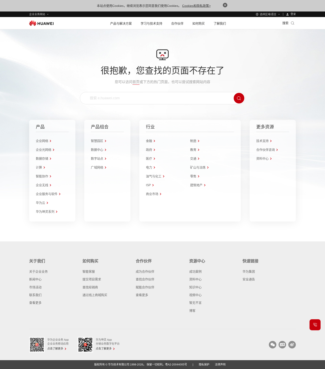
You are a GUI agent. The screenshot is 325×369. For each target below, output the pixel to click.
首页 (136, 82)
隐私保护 (204, 364)
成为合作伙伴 (145, 271)
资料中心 (195, 279)
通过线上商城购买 (94, 295)
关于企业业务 (38, 271)
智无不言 (195, 302)
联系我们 (35, 295)
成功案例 (195, 271)
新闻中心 (35, 279)
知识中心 (195, 287)
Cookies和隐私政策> (196, 6)
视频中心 (195, 295)
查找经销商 (90, 287)
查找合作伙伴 (145, 279)
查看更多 (35, 302)
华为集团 (249, 271)
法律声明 (220, 364)
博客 (192, 310)
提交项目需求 (91, 279)
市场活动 (35, 287)
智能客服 (88, 271)
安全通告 (249, 279)
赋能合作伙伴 (145, 287)
